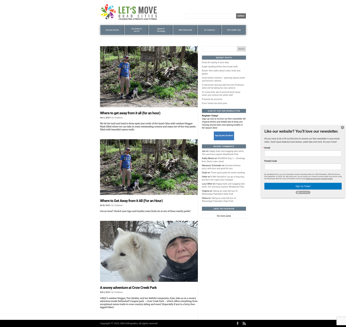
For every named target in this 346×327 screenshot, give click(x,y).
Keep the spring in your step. (215, 62)
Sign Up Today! (303, 186)
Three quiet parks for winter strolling (228, 172)
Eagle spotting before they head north (220, 66)
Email (267, 148)
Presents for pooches (212, 99)
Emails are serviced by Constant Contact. (319, 178)
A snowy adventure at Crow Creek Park (128, 288)
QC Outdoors (117, 117)
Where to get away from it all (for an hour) (130, 113)
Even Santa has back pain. (215, 103)
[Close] (342, 127)
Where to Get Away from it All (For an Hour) (131, 201)
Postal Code (270, 161)
